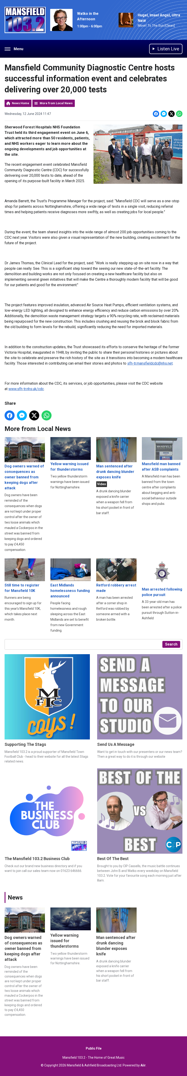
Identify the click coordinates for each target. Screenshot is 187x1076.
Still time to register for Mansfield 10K (22, 588)
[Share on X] (171, 114)
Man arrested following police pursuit (162, 592)
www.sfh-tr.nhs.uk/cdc (26, 389)
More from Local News (56, 103)
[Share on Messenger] (164, 114)
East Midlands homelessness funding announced (70, 590)
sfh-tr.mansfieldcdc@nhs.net (150, 363)
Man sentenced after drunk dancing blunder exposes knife (115, 471)
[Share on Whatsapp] (179, 114)
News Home (20, 103)
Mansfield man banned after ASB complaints (161, 467)
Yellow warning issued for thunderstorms (69, 467)
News (15, 897)
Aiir (143, 1065)
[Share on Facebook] (156, 114)
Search (171, 644)
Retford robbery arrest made (116, 588)
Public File (93, 1048)
